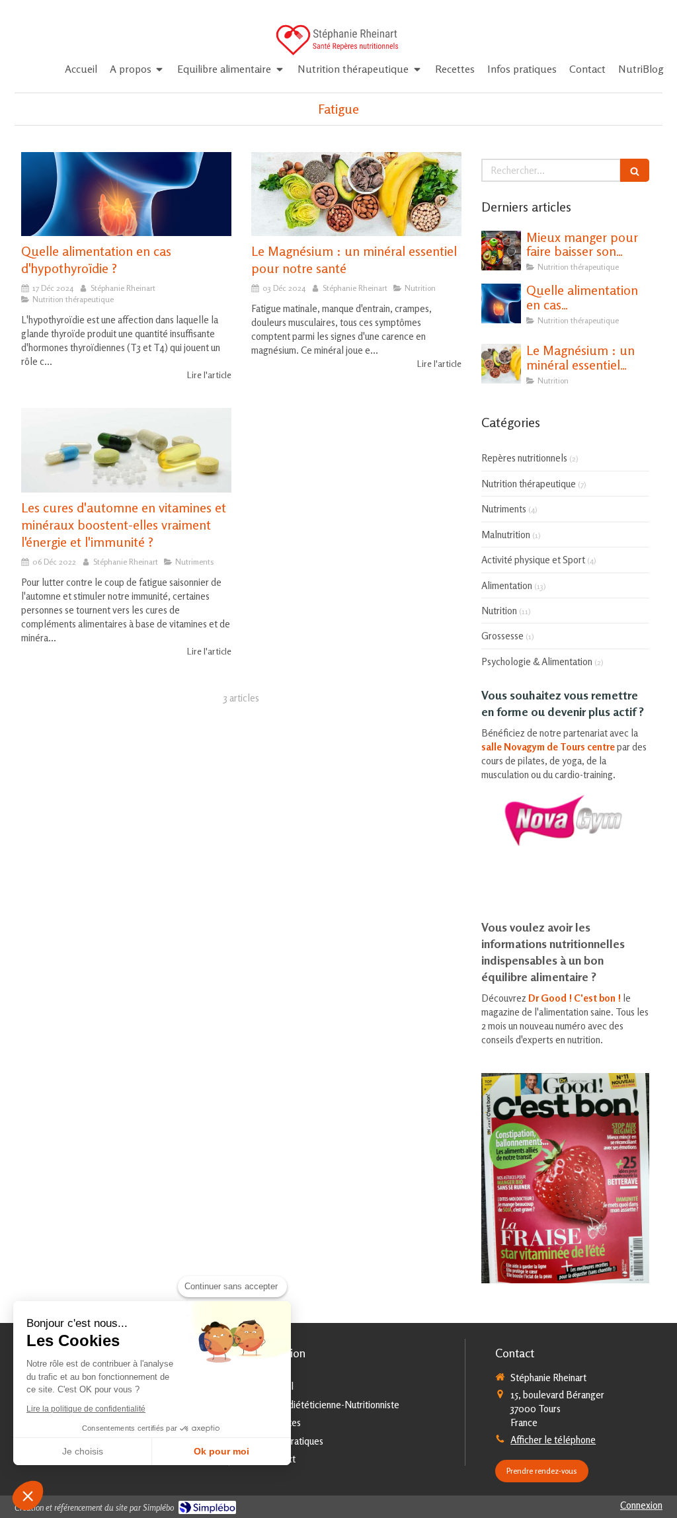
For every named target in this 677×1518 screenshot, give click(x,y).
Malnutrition (505, 534)
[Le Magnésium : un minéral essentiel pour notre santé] (356, 194)
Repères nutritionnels (524, 458)
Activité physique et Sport (533, 559)
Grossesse (502, 635)
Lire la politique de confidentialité (85, 1409)
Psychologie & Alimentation (536, 661)
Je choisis (82, 1451)
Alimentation (506, 585)
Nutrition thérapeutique (528, 483)
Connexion (641, 1505)
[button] (28, 1495)
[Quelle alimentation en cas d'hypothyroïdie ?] (126, 194)
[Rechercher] (634, 170)
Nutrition (499, 610)
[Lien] (565, 820)
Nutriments (503, 508)
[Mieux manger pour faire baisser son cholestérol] (501, 250)
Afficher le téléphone (553, 1439)
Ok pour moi (221, 1451)
